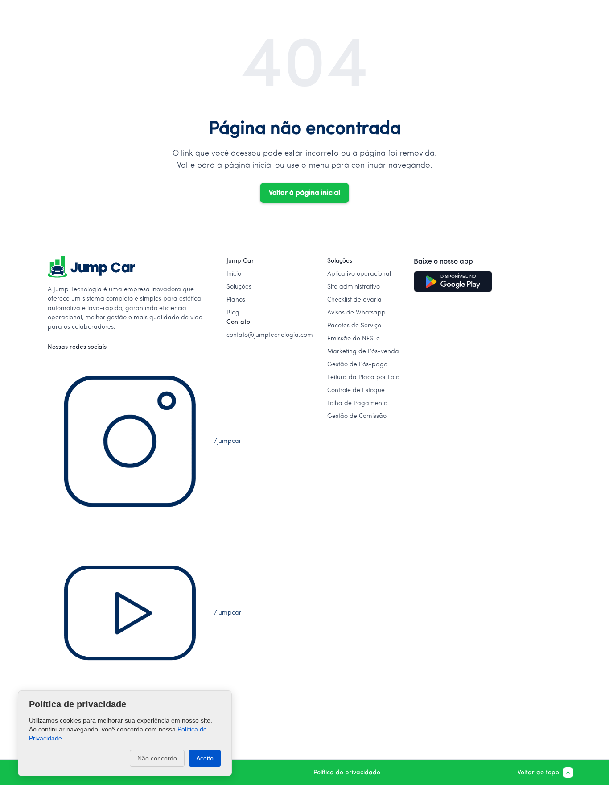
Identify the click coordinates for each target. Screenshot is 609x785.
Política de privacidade (346, 772)
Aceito (205, 758)
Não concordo (157, 758)
